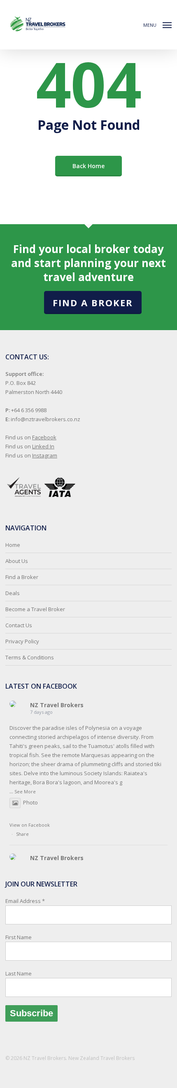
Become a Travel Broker (35, 609)
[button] (157, 24)
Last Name (18, 973)
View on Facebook (29, 825)
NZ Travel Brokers (57, 705)
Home (12, 545)
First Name (18, 937)
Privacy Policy (22, 641)
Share (22, 834)
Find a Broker (93, 302)
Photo (30, 802)
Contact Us (18, 625)
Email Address (25, 937)
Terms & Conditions (29, 657)
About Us (16, 561)
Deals (12, 593)
